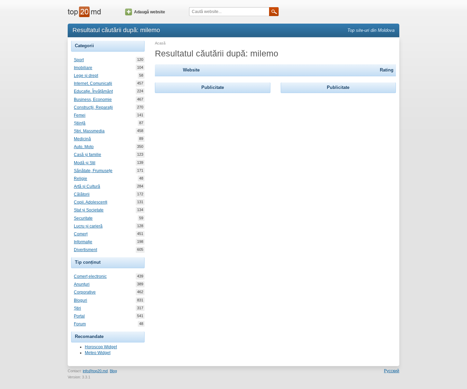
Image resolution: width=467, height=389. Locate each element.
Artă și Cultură (87, 186)
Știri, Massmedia (89, 131)
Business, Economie (93, 99)
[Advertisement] (212, 137)
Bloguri (80, 300)
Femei (79, 115)
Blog (113, 371)
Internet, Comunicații (93, 83)
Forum (80, 324)
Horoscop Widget (101, 347)
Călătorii (82, 194)
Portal (79, 316)
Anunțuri (82, 284)
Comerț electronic (90, 276)
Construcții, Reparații (93, 107)
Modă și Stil (84, 162)
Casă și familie (87, 154)
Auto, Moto (84, 146)
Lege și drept (86, 75)
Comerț (81, 234)
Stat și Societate (89, 210)
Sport (79, 59)
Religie (80, 178)
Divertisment (85, 249)
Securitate (83, 218)
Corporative (85, 292)
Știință (79, 123)
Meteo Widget (97, 352)
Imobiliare (83, 67)
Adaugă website (149, 12)
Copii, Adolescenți (90, 202)
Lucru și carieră (88, 226)
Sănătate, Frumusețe (93, 170)
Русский (391, 370)
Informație (83, 241)
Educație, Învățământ (93, 91)
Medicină (82, 139)
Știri (77, 308)
